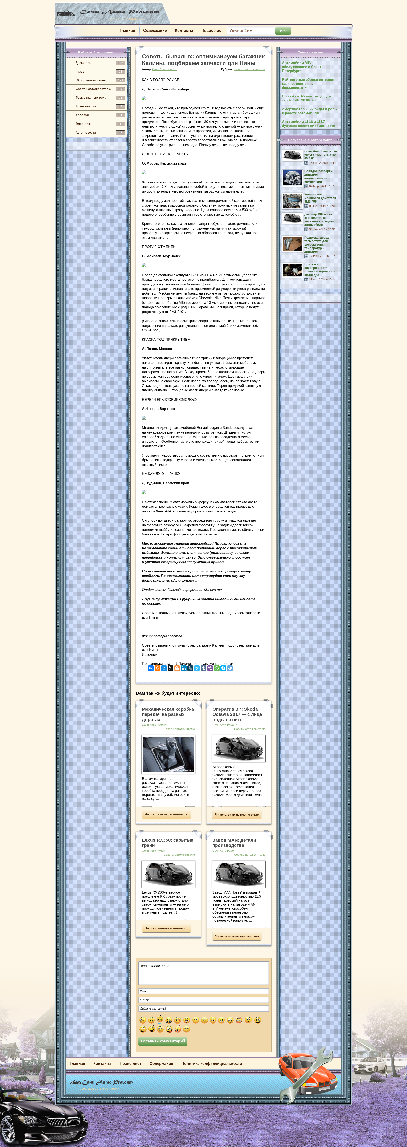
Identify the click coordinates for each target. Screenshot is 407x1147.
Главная (127, 30)
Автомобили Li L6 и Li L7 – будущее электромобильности (308, 124)
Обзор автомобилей (99, 80)
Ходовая (99, 115)
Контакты (184, 30)
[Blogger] (177, 667)
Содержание (155, 30)
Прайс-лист (212, 30)
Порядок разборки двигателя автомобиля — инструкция (318, 176)
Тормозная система (99, 97)
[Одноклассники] (157, 667)
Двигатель (99, 63)
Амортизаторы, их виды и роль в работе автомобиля (309, 111)
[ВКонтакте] (151, 667)
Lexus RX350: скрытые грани (167, 843)
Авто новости (100, 132)
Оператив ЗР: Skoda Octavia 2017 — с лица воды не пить (237, 714)
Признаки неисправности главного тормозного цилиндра (320, 270)
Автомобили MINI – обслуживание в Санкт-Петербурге (302, 67)
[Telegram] (230, 667)
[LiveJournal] (190, 667)
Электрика (99, 124)
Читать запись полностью (166, 814)
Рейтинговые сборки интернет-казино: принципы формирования (309, 83)
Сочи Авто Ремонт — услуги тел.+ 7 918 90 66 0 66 (306, 98)
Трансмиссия (99, 106)
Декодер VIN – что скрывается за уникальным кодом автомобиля (319, 219)
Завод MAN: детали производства (234, 843)
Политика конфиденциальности (211, 1064)
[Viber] (210, 667)
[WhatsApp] (217, 667)
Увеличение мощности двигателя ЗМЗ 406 (320, 198)
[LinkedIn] (184, 667)
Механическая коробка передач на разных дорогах (168, 714)
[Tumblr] (203, 667)
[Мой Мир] (164, 667)
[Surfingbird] (197, 667)
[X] (170, 667)
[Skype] (223, 667)
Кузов (99, 71)
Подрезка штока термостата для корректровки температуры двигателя (316, 244)
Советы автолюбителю (100, 89)
